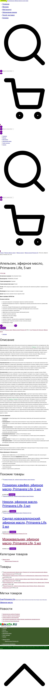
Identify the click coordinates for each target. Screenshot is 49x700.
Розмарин (37, 599)
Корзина (5, 18)
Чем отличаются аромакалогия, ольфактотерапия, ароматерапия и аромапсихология (21, 619)
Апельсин (41, 330)
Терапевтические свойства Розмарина (11, 614)
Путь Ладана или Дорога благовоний (10, 621)
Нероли (32, 599)
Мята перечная (28, 599)
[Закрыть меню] (1, 133)
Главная (2, 252)
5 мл (31, 330)
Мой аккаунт (7, 9)
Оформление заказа (9, 12)
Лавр (25, 599)
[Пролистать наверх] (24, 699)
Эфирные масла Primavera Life (31, 252)
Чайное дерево (44, 599)
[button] (1, 73)
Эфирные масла (20, 252)
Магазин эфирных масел (10, 252)
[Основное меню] (1, 127)
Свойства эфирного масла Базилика (10, 617)
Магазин (5, 7)
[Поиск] (1, 71)
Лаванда (23, 599)
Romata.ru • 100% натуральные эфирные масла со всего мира (21, 646)
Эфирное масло (6, 603)
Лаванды (34, 347)
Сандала (16, 399)
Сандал (41, 599)
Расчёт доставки (8, 15)
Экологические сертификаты (8, 644)
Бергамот (20, 599)
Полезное (5, 4)
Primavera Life (35, 330)
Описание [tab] (4, 334)
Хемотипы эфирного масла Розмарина (11, 615)
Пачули (35, 599)
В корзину (12, 494)
